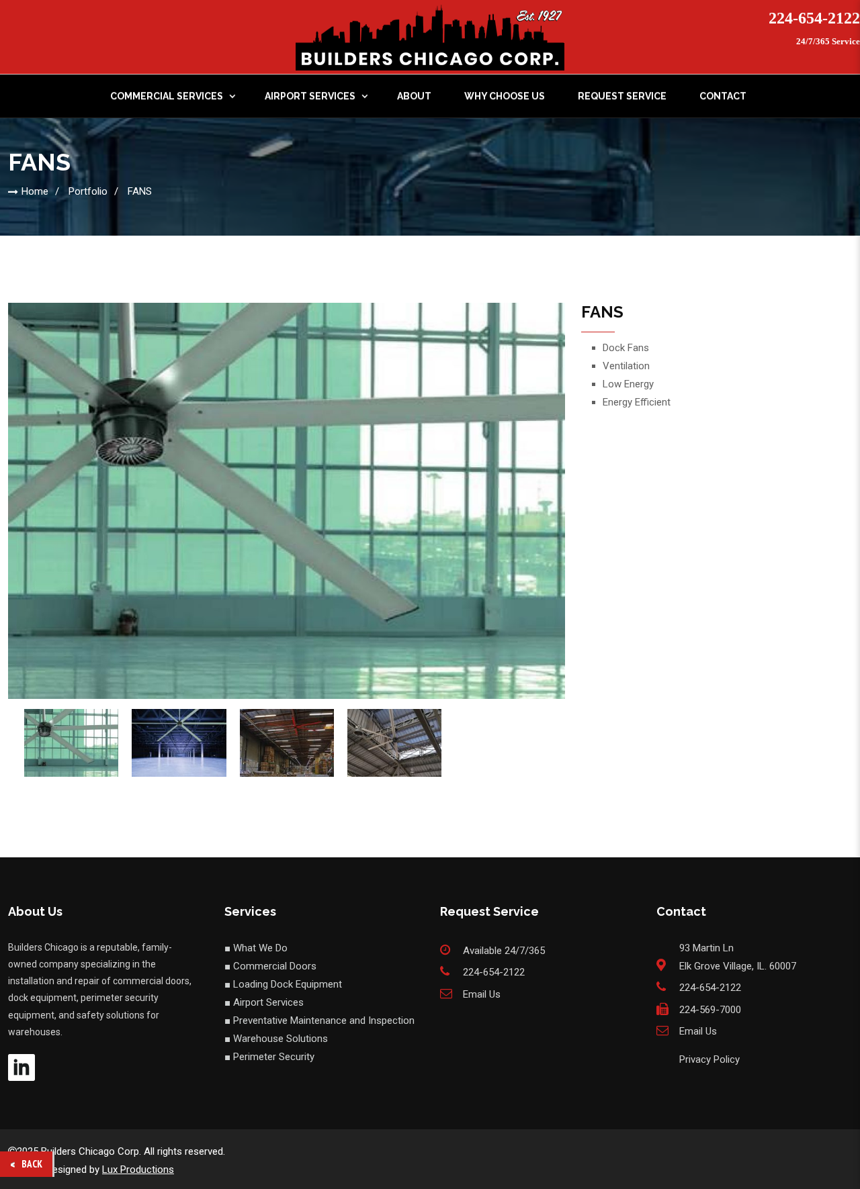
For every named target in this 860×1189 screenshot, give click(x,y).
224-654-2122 (814, 18)
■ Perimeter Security (269, 1057)
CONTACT (722, 96)
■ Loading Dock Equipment (283, 984)
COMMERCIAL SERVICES (166, 96)
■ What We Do (256, 948)
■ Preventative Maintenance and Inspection (319, 1020)
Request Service (622, 96)
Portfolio (88, 191)
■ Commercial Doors (270, 966)
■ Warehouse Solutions (276, 1039)
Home (35, 191)
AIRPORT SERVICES (310, 96)
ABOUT (414, 96)
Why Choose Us (504, 96)
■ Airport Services (264, 1002)
